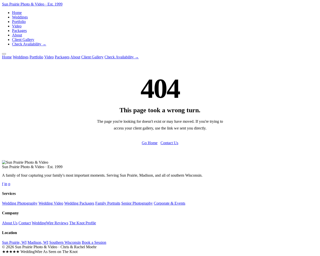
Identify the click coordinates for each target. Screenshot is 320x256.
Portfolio (19, 21)
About (17, 35)
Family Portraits (107, 203)
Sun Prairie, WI (14, 242)
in (5, 184)
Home (17, 12)
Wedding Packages (79, 203)
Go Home (150, 143)
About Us (10, 223)
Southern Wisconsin (65, 242)
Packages (19, 30)
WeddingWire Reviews (50, 223)
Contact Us (169, 143)
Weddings (20, 17)
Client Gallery (23, 39)
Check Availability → (29, 44)
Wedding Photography (20, 203)
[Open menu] (4, 54)
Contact (24, 223)
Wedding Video (50, 203)
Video (17, 26)
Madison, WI (38, 242)
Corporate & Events (169, 203)
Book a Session (94, 242)
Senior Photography (137, 203)
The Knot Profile (82, 223)
